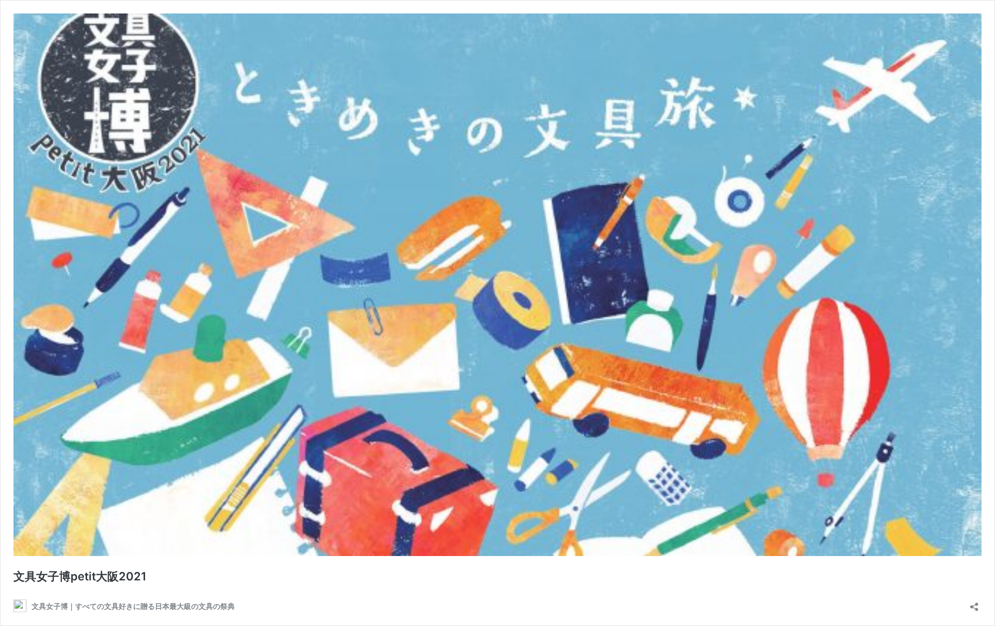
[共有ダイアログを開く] (974, 603)
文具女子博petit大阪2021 (80, 576)
